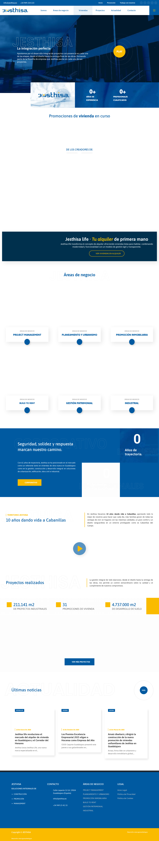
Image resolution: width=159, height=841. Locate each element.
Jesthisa (111, 710)
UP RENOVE (13, 631)
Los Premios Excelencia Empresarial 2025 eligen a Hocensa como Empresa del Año (78, 737)
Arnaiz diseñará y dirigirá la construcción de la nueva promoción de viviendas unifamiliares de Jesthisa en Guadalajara (122, 740)
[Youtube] (155, 2)
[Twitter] (141, 2)
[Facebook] (20, 811)
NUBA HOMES (46, 631)
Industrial (42, 637)
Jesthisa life (19, 710)
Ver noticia (33, 717)
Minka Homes (109, 631)
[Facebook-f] (144, 2)
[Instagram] (152, 2)
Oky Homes (13, 650)
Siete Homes (140, 631)
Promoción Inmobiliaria (16, 628)
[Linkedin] (26, 811)
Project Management (48, 642)
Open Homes (109, 650)
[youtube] (38, 811)
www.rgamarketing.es (141, 832)
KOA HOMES (76, 631)
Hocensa (65, 710)
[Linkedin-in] (148, 2)
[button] (106, 254)
